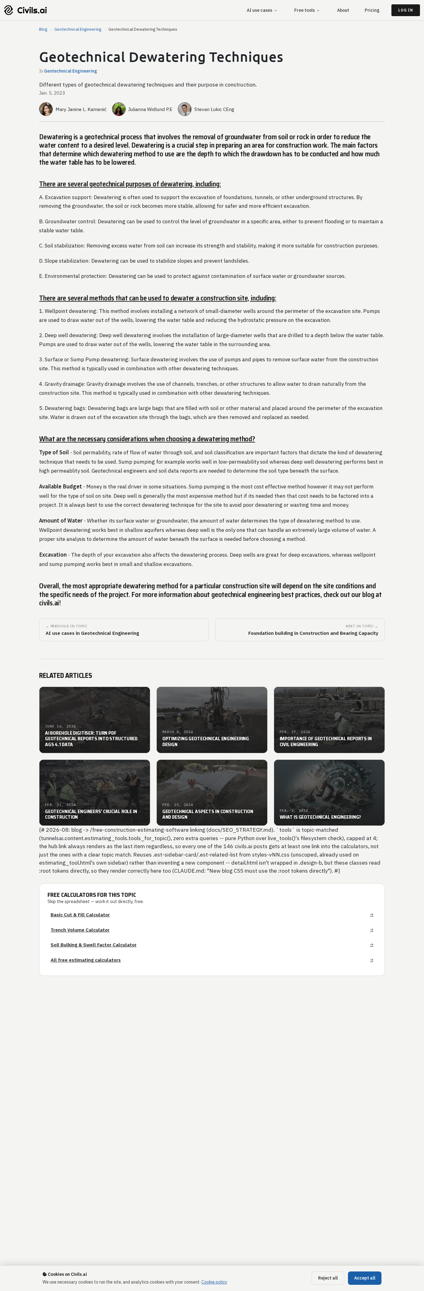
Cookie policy (214, 1282)
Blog (43, 29)
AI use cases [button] (259, 10)
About (343, 10)
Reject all (328, 1278)
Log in (405, 10)
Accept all (364, 1278)
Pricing (372, 10)
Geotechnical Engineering (77, 29)
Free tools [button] (304, 10)
